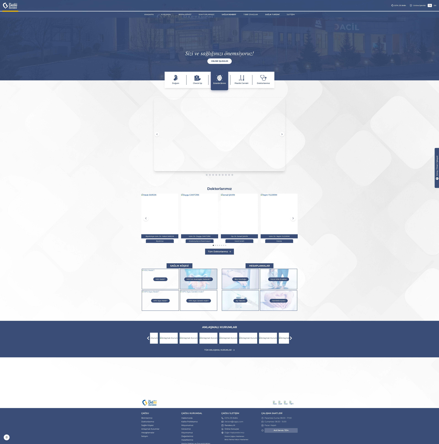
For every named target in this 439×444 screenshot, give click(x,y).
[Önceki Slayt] (157, 134)
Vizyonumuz (187, 433)
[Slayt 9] (234, 175)
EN (435, 5)
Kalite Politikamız (189, 422)
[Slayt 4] (218, 175)
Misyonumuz (187, 425)
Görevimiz (186, 429)
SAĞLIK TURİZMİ (272, 14)
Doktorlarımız (147, 422)
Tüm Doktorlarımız (218, 251)
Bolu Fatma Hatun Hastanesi (236, 440)
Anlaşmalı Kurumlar (150, 429)
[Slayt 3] (214, 175)
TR (430, 5)
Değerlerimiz (187, 436)
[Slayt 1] (206, 175)
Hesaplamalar (147, 433)
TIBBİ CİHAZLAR (250, 14)
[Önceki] (148, 338)
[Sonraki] (291, 338)
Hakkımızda (187, 418)
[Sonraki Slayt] (282, 134)
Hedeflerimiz (187, 440)
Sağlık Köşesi (147, 425)
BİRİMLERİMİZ (185, 14)
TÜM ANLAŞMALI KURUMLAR (218, 350)
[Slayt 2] (211, 175)
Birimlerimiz (146, 418)
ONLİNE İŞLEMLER (219, 61)
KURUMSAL (166, 14)
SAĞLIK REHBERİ (229, 14)
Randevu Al (230, 425)
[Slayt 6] (224, 175)
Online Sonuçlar (232, 429)
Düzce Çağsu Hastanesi (234, 436)
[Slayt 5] (221, 175)
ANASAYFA (149, 14)
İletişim (144, 436)
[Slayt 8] (230, 175)
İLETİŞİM (291, 14)
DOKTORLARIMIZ (206, 14)
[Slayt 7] (227, 175)
